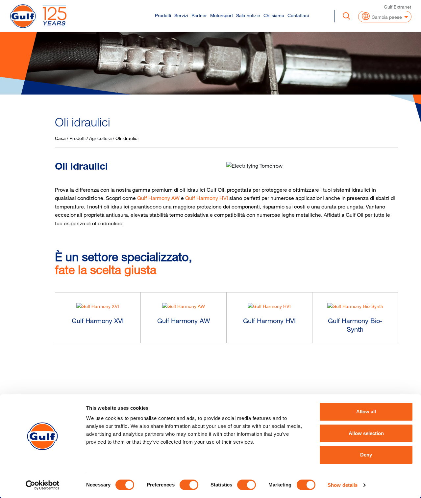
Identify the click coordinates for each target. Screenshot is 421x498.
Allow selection (366, 433)
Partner (199, 15)
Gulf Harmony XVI (98, 320)
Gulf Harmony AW (158, 198)
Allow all (366, 411)
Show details (343, 485)
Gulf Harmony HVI (206, 198)
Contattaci (298, 15)
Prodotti (163, 15)
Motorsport (221, 15)
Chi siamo (273, 15)
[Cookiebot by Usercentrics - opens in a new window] (42, 485)
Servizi (181, 15)
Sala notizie (248, 15)
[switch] (189, 485)
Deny (366, 454)
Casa (60, 138)
